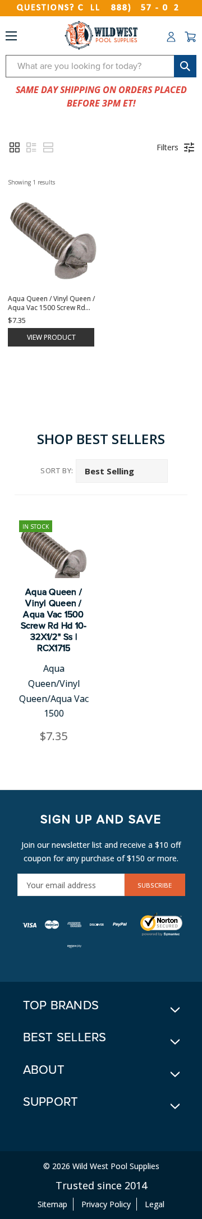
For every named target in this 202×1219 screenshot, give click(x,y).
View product (51, 337)
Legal (154, 1204)
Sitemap (52, 1204)
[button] (14, 147)
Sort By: (57, 470)
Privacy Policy (106, 1204)
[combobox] (101, 66)
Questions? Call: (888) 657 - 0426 (101, 7)
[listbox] (122, 471)
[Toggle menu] (11, 38)
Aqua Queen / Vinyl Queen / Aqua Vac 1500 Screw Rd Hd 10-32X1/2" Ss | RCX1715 (54, 620)
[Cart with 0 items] (190, 37)
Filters (167, 147)
